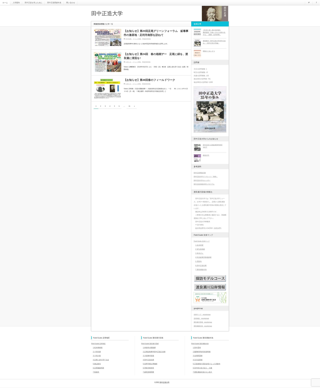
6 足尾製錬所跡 (98, 368)
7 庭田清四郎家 (148, 372)
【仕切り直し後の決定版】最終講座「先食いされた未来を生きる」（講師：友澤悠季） (214, 32)
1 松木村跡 (199, 245)
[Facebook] (316, 2)
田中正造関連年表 (54, 3)
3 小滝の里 (97, 356)
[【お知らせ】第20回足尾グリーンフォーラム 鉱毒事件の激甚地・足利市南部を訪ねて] (107, 37)
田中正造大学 (107, 13)
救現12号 (206, 155)
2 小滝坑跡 (97, 352)
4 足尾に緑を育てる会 (101, 360)
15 (129, 106)
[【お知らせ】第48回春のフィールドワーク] (107, 88)
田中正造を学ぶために (33, 3)
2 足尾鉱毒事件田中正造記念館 (154, 352)
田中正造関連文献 (200, 173)
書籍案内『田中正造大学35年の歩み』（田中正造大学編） (214, 42)
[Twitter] (308, 2)
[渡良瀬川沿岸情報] (210, 290)
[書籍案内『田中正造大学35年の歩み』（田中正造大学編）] (197, 43)
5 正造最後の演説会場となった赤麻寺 (206, 364)
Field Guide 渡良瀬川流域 (149, 344)
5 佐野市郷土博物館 (150, 364)
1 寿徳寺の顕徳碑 (149, 348)
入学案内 (16, 3)
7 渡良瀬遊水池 (200, 269)
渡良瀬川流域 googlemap (203, 322)
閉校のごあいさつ (209, 51)
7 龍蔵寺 (96, 372)
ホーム (5, 3)
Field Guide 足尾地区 (98, 344)
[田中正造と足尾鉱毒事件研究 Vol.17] (197, 147)
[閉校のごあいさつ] (197, 53)
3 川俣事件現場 (148, 356)
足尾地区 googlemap (201, 318)
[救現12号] (197, 157)
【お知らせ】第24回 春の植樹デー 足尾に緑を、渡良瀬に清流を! (156, 56)
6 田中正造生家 (200, 265)
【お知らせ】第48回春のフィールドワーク (149, 79)
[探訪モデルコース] (210, 281)
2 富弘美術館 (200, 249)
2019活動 (128, 39)
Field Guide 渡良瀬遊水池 (199, 344)
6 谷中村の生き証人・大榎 (202, 368)
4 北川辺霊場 (197, 360)
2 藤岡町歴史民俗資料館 (201, 352)
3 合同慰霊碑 (197, 356)
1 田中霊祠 (197, 348)
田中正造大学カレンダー (202, 180)
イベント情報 (137, 39)
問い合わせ (70, 3)
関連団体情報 (146, 39)
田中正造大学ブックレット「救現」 (206, 176)
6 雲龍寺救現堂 (148, 368)
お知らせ (128, 62)
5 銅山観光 (97, 364)
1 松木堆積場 (97, 348)
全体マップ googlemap (202, 314)
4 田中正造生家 (148, 360)
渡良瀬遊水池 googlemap (203, 326)
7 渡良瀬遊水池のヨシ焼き (202, 372)
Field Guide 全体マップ (202, 241)
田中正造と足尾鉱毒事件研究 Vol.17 (212, 146)
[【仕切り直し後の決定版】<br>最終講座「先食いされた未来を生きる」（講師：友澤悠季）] (197, 32)
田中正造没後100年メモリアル (204, 184)
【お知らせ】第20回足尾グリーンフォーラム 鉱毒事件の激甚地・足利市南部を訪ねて (156, 32)
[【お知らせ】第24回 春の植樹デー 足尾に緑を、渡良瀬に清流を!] (107, 62)
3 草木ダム (199, 253)
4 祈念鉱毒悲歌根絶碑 (203, 257)
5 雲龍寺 (198, 261)
